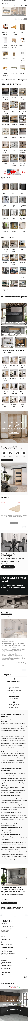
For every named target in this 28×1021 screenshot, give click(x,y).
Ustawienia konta (5, 972)
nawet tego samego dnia (14, 690)
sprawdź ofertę (7, 460)
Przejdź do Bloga (5, 616)
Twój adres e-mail (5, 899)
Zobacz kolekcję (8, 567)
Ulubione (3, 974)
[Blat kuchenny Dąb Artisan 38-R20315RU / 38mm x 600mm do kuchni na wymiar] (14, 507)
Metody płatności (5, 950)
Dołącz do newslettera (9, 903)
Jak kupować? (4, 960)
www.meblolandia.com (22, 979)
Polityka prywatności (6, 965)
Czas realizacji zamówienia (8, 953)
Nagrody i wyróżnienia (6, 944)
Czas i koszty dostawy (6, 951)
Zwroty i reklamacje (6, 955)
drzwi (7, 736)
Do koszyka (14, 523)
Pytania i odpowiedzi (6, 962)
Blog (2, 942)
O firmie (3, 941)
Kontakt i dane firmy (6, 939)
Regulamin (17, 906)
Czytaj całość (20, 662)
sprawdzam (14, 1009)
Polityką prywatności (15, 908)
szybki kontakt (14, 698)
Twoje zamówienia (5, 971)
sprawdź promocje (14, 707)
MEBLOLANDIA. (6, 921)
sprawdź (14, 432)
